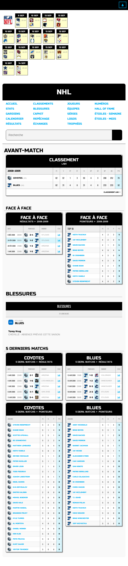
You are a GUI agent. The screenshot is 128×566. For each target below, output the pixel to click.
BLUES (16, 185)
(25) (25, 178)
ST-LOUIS (19, 321)
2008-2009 (14, 170)
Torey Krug (14, 331)
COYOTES (17, 178)
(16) (22, 185)
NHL (64, 92)
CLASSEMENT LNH (112, 192)
